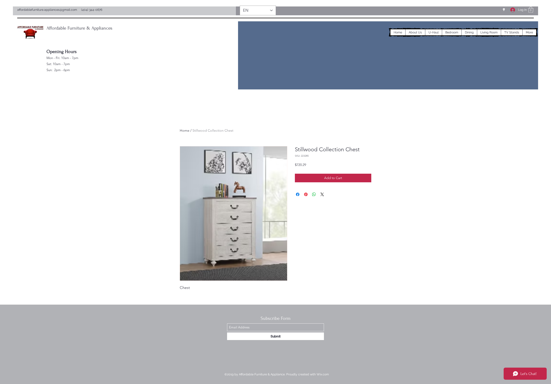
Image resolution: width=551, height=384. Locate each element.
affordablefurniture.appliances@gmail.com (47, 9)
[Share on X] (322, 194)
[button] (530, 9)
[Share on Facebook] (297, 194)
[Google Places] (504, 10)
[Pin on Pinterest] (305, 194)
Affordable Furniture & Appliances (79, 28)
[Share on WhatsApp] (314, 194)
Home (184, 130)
